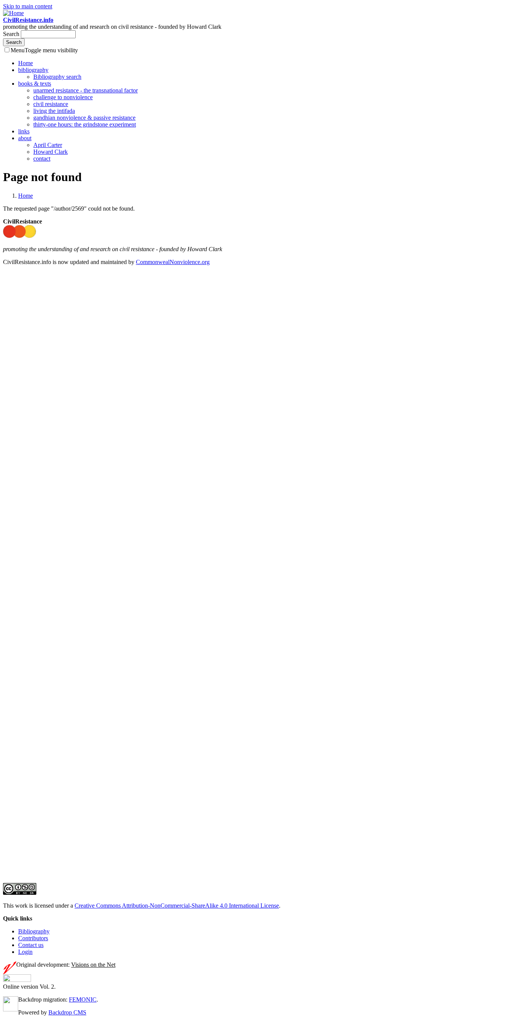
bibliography (33, 70)
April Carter (47, 145)
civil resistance (50, 104)
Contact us (31, 945)
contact (41, 158)
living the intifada (54, 111)
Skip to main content (27, 6)
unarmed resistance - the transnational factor (85, 90)
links (24, 131)
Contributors (33, 938)
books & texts (34, 83)
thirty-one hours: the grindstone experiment (84, 124)
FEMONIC (83, 999)
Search (12, 34)
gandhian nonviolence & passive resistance (84, 117)
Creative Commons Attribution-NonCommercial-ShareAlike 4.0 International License (177, 905)
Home (25, 63)
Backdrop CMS (67, 1012)
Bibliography (34, 931)
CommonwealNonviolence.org (173, 262)
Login (25, 952)
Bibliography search (57, 76)
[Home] (13, 13)
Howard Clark (50, 151)
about (24, 138)
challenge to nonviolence (63, 97)
